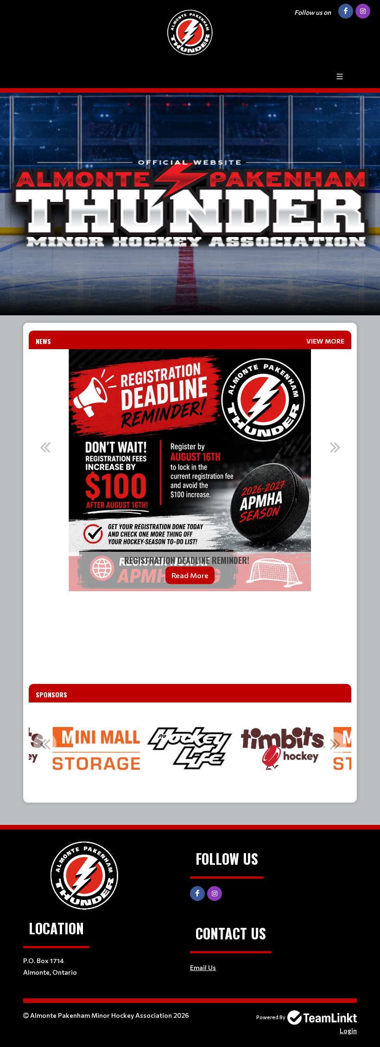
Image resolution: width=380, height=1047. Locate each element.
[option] (190, 470)
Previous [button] (45, 447)
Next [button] (335, 447)
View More (325, 341)
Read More (190, 575)
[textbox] (190, 611)
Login (348, 1030)
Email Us (203, 967)
